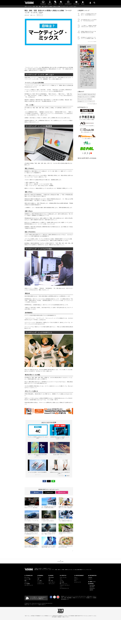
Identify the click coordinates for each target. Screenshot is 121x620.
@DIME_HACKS (50, 492)
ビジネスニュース (40, 583)
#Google (79, 96)
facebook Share (44, 481)
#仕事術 (92, 96)
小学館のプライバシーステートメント (78, 597)
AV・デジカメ (27, 577)
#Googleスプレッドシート (83, 101)
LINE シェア (53, 481)
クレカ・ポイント (52, 582)
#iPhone (89, 98)
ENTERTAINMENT (80, 575)
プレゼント (90, 578)
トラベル (61, 580)
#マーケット (39, 15)
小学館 (65, 597)
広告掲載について (89, 597)
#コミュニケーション (82, 98)
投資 (49, 578)
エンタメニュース (77, 582)
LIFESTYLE (63, 575)
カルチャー (76, 578)
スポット (76, 577)
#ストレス (92, 101)
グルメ (61, 578)
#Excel (79, 94)
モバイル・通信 (27, 578)
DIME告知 (90, 577)
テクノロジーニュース (29, 585)
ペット (61, 586)
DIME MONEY (51, 577)
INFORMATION (93, 575)
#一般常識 (84, 94)
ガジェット (27, 582)
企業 (34, 6)
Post (49, 481)
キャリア (39, 577)
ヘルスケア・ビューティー (65, 585)
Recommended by (62, 475)
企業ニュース (92, 581)
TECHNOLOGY (29, 575)
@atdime (37, 492)
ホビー (75, 580)
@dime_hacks (62, 492)
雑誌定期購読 (69, 597)
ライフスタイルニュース (64, 588)
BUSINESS (40, 575)
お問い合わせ (89, 596)
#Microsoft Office (91, 94)
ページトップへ (60, 561)
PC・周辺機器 (27, 583)
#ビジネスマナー (86, 96)
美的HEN (91, 589)
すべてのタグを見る (91, 103)
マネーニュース (51, 583)
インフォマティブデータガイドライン (79, 596)
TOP (26, 6)
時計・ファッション (63, 583)
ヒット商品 (39, 580)
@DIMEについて (64, 596)
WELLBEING (92, 586)
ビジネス (30, 6)
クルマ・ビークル (63, 577)
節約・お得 (51, 580)
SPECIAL (92, 583)
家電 (25, 580)
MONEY (52, 575)
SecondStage (92, 585)
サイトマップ (70, 596)
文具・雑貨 (62, 582)
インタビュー (39, 582)
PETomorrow (92, 588)
